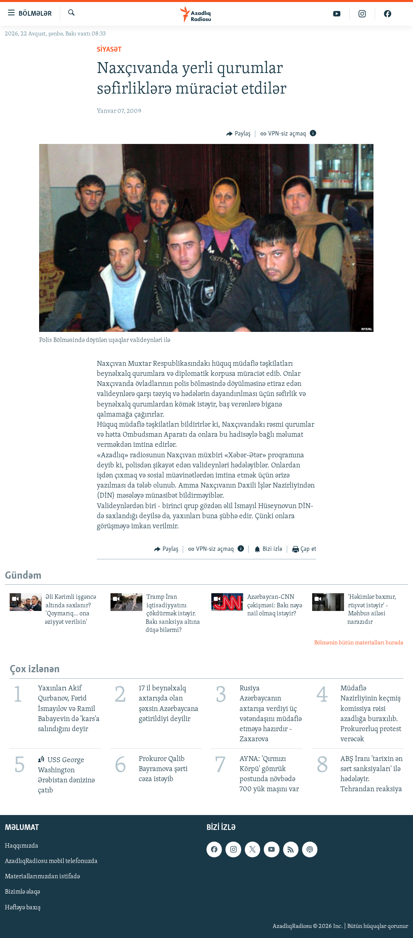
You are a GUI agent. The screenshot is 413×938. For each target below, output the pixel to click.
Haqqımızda (21, 846)
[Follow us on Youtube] (271, 849)
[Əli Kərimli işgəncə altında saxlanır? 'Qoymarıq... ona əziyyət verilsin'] (26, 602)
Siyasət (109, 50)
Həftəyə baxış (23, 907)
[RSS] (290, 849)
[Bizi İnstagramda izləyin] (362, 14)
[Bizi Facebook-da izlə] (387, 14)
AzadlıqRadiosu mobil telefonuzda (51, 861)
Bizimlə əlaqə (22, 892)
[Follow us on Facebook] (214, 849)
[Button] (238, 134)
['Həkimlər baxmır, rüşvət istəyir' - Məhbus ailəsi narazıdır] (328, 602)
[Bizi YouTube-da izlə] (337, 14)
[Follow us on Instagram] (233, 849)
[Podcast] (309, 849)
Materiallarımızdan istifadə (42, 876)
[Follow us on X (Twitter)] (252, 849)
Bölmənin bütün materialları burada (358, 643)
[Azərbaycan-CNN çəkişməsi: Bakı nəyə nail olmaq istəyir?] (227, 602)
